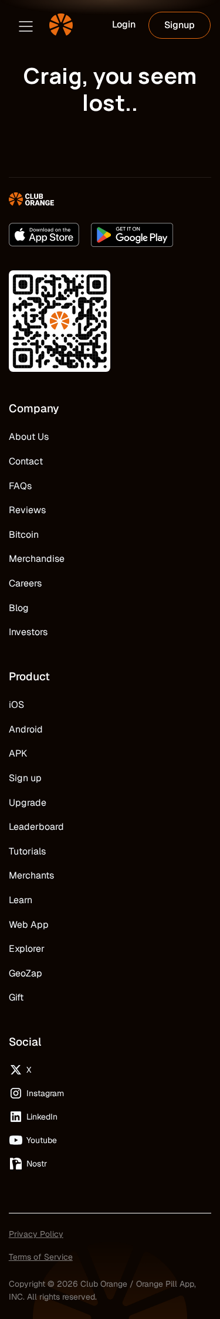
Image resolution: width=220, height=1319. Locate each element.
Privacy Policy (36, 1234)
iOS (16, 705)
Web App (29, 924)
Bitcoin (24, 534)
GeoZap (25, 973)
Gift (16, 997)
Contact (26, 461)
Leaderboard (36, 826)
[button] (25, 25)
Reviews (27, 510)
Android (26, 729)
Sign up (25, 778)
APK (18, 753)
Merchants (31, 875)
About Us (29, 436)
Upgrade (27, 802)
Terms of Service (41, 1257)
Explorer (27, 948)
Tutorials (27, 851)
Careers (25, 583)
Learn (20, 900)
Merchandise (37, 558)
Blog (19, 608)
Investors (28, 632)
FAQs (20, 486)
